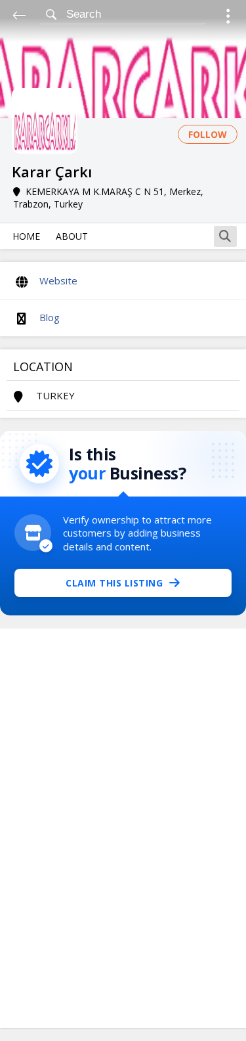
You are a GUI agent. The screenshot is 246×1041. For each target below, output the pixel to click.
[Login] (228, 18)
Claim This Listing (114, 583)
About (72, 236)
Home (26, 236)
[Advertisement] (123, 828)
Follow (207, 134)
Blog (49, 317)
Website (58, 280)
